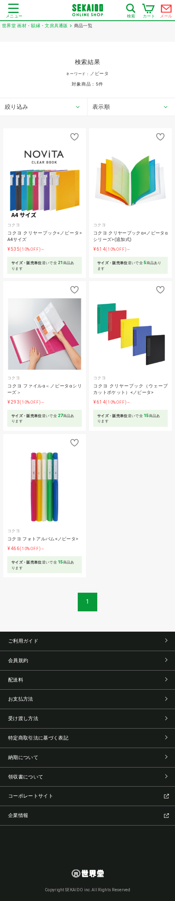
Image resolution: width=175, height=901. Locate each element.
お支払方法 (20, 699)
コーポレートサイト (30, 796)
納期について (23, 757)
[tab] (44, 107)
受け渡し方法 (23, 718)
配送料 (15, 680)
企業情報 (18, 815)
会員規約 (18, 660)
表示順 (101, 106)
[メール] (166, 10)
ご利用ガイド (23, 641)
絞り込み (16, 106)
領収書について (25, 777)
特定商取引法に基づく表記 (38, 738)
